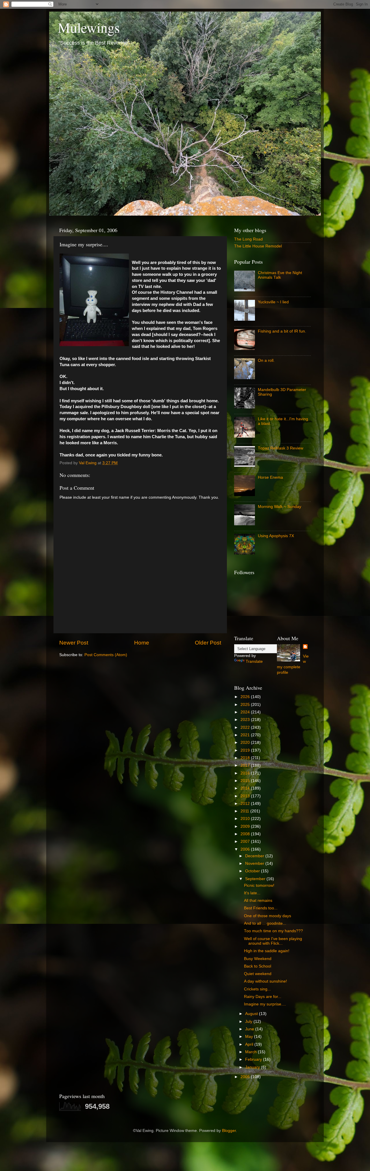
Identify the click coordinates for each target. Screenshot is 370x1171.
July (249, 1021)
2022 (245, 727)
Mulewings (89, 27)
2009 (245, 826)
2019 (245, 750)
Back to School (257, 966)
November (255, 863)
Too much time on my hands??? (273, 931)
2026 (245, 697)
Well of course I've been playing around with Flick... (273, 941)
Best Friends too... (261, 908)
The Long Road (248, 239)
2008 (245, 834)
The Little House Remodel (258, 246)
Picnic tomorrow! (259, 885)
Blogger (229, 1130)
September (256, 879)
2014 (245, 788)
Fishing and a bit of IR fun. (282, 331)
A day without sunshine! (265, 981)
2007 (245, 841)
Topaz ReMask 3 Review (280, 448)
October (253, 871)
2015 (245, 781)
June (250, 1029)
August (252, 1014)
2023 (245, 719)
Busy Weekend (257, 959)
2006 (245, 849)
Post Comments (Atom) (105, 655)
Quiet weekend (257, 974)
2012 (245, 803)
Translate (254, 661)
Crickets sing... (257, 989)
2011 (245, 811)
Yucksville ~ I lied (273, 302)
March (251, 1052)
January (253, 1067)
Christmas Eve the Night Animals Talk (280, 275)
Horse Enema (270, 477)
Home (141, 643)
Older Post (208, 643)
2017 (245, 765)
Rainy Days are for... (262, 996)
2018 (245, 758)
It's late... (252, 893)
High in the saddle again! (266, 951)
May (249, 1036)
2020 (245, 742)
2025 (245, 704)
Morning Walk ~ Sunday (279, 506)
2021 (245, 735)
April (249, 1044)
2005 (245, 1077)
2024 (245, 712)
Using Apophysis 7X (276, 536)
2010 (245, 818)
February (254, 1059)
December (255, 856)
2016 (245, 773)
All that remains (258, 900)
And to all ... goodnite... (265, 923)
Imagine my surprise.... (265, 1004)
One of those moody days (267, 916)
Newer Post (73, 643)
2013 (245, 796)
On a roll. (266, 360)
